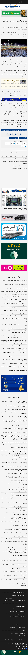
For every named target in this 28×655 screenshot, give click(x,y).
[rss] (14, 640)
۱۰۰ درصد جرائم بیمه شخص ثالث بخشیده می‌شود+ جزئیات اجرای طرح (14, 532)
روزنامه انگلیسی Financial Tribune (18, 619)
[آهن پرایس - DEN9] (14, 231)
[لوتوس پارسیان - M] (14, 652)
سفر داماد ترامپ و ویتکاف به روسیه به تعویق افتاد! (16, 558)
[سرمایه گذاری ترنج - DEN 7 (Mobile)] (14, 13)
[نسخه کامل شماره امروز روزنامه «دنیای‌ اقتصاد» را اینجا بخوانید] (14, 197)
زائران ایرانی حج (23, 138)
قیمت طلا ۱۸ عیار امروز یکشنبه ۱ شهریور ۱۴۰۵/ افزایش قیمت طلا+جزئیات (15, 576)
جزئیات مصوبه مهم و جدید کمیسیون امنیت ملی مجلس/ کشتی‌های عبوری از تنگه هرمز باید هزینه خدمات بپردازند (15, 528)
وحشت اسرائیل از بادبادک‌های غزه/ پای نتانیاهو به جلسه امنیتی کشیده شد (14, 483)
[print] (7, 135)
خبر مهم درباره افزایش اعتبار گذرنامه (20, 536)
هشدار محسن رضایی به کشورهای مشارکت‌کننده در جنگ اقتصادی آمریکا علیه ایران (14, 412)
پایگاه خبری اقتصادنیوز (9, 600)
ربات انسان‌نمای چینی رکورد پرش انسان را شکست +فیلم (16, 409)
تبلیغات (16, 625)
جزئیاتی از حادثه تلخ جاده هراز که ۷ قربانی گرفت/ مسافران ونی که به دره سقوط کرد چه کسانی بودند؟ (14, 331)
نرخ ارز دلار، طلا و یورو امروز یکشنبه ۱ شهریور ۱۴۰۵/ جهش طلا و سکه (14, 561)
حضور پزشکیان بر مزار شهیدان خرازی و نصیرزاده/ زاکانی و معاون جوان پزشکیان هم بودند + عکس (14, 513)
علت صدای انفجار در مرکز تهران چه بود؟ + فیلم (17, 313)
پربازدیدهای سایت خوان (14, 277)
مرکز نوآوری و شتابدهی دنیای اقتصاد (17, 611)
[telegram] (10, 135)
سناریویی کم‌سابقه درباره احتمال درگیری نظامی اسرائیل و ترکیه (14, 445)
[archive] (6, 640)
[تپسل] (1, 99)
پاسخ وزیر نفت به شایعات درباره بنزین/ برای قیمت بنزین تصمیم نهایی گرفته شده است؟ (14, 367)
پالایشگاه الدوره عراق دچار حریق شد (20, 555)
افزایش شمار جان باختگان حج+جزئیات (19, 166)
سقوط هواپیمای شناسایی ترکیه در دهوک (19, 480)
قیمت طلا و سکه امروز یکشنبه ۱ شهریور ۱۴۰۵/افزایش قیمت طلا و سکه (14, 580)
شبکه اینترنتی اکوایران (10, 598)
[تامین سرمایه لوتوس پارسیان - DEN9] (14, 251)
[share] (11, 640)
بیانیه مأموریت (14, 633)
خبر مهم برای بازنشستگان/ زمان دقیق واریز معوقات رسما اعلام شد (14, 297)
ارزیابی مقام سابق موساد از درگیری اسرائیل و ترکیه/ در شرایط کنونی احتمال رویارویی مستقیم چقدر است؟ (15, 349)
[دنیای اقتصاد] (12, 6)
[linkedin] (13, 135)
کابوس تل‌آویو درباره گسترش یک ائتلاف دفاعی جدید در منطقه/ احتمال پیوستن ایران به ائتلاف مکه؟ (14, 456)
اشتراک (11, 625)
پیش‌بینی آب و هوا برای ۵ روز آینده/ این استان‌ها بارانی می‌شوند (14, 328)
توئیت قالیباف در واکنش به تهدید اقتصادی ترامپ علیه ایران (15, 539)
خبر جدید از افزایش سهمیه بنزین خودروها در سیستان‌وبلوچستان (14, 335)
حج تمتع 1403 (13, 138)
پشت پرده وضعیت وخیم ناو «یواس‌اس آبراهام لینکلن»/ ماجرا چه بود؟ (14, 498)
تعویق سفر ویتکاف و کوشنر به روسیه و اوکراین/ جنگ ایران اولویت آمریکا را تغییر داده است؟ (15, 490)
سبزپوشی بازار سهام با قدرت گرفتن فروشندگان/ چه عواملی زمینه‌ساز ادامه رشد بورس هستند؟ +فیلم (15, 517)
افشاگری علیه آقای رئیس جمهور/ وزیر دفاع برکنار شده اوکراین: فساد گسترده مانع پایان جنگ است (15, 300)
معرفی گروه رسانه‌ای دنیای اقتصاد (18, 595)
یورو (14, 2)
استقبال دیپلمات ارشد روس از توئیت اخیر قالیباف (17, 356)
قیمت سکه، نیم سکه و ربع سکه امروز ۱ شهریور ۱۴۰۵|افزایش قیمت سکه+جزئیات (15, 572)
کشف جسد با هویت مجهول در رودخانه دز (18, 447)
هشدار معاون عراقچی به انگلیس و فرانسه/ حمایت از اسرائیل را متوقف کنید (14, 353)
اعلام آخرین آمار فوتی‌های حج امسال (19, 168)
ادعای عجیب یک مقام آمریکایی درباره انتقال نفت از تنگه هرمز (14, 442)
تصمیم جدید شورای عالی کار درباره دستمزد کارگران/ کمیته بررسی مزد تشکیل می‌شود (14, 509)
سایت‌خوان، (21, 130)
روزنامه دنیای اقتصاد (21, 598)
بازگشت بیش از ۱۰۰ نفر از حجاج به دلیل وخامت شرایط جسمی (14, 156)
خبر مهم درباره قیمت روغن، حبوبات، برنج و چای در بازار (16, 337)
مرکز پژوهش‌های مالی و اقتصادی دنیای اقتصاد (15, 614)
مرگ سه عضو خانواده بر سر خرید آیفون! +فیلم (17, 473)
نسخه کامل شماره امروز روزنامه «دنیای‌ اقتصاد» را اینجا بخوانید (15, 209)
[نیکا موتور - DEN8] (14, 217)
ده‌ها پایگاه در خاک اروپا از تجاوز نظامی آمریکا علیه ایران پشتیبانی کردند (14, 324)
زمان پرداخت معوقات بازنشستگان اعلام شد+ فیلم (17, 346)
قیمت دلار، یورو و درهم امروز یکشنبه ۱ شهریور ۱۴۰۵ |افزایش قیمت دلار (15, 565)
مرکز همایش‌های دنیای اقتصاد (19, 609)
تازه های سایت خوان (14, 398)
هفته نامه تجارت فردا (21, 600)
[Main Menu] (25, 6)
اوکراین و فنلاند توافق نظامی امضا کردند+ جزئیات (17, 547)
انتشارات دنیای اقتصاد (20, 606)
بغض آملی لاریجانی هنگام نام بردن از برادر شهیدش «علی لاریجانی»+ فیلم (15, 584)
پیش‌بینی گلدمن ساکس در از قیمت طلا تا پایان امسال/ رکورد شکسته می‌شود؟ (15, 360)
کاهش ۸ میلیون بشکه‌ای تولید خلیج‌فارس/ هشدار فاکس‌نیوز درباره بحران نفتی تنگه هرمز (15, 429)
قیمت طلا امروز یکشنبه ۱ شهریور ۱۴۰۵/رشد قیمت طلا (16, 569)
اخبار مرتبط (14, 153)
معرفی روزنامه (22, 633)
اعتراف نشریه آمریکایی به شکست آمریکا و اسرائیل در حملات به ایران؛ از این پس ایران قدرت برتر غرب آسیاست (14, 476)
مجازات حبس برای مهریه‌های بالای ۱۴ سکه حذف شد (16, 308)
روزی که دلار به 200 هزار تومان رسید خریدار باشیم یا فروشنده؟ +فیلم (14, 463)
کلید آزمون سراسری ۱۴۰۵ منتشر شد (20, 525)
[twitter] (15, 135)
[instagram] (22, 640)
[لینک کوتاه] (20, 135)
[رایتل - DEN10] (14, 268)
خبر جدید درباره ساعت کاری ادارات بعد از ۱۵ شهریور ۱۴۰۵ (15, 310)
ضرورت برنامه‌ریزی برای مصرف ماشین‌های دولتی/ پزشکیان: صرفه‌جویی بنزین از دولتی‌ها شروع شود (15, 494)
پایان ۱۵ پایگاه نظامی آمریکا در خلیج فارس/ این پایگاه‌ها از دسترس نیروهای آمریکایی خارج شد (15, 470)
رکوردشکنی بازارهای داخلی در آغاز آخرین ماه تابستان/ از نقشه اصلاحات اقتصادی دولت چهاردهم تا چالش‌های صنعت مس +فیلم (15, 421)
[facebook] (18, 135)
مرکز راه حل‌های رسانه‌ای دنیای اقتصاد (17, 616)
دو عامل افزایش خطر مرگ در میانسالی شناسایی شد (17, 288)
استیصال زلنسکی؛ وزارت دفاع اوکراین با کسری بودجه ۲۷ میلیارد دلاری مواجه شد (14, 502)
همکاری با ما (12, 627)
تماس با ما (23, 625)
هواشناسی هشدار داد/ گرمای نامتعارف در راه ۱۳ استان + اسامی (14, 460)
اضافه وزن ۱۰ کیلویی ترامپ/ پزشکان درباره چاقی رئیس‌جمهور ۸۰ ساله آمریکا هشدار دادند (14, 401)
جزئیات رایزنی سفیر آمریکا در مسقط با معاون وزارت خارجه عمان (14, 466)
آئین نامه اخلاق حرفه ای (20, 636)
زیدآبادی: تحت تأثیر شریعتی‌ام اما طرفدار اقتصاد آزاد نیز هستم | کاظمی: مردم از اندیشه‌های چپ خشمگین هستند (14, 281)
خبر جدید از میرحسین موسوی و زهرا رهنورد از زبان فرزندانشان (14, 363)
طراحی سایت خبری (22, 648)
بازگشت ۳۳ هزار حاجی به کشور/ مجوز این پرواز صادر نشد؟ (15, 159)
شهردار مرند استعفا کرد (22, 487)
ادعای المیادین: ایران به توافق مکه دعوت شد (18, 370)
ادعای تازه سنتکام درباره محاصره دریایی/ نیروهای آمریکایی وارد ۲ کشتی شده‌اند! (14, 416)
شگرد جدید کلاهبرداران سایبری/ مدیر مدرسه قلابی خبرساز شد (15, 432)
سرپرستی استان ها (21, 627)
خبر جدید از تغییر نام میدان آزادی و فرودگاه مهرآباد (16, 316)
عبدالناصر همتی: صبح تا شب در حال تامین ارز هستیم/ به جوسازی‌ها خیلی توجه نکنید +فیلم (15, 405)
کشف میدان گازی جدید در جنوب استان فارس (18, 506)
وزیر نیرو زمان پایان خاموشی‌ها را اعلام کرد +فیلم (17, 425)
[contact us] (9, 640)
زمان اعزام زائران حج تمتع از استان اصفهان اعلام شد (11, 81)
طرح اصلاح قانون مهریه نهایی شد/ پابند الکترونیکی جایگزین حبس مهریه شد (15, 304)
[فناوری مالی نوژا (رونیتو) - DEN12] (14, 383)
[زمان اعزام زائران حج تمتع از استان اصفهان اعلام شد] (23, 81)
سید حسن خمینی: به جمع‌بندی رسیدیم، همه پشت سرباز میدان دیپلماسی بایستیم (14, 285)
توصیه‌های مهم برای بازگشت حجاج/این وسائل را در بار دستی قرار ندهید (15, 162)
